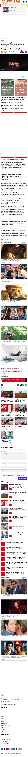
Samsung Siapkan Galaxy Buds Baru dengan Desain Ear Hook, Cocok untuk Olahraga (16, 563)
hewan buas (5, 370)
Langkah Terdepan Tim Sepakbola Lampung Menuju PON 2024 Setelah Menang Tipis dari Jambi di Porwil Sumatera (12, 177)
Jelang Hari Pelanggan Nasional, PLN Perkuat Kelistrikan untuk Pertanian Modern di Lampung (20, 400)
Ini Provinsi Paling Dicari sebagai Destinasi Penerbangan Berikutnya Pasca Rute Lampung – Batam (14, 223)
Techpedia (4, 731)
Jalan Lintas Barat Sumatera (16, 370)
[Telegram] (23, 385)
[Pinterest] (7, 749)
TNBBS (4, 373)
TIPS (2, 718)
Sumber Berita (5, 376)
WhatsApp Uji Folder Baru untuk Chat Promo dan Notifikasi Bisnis (16, 568)
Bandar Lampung (6, 727)
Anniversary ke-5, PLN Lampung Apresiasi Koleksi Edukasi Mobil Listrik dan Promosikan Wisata (20, 414)
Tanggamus (19, 371)
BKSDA (7, 368)
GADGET (4, 729)
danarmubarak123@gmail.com (10, 704)
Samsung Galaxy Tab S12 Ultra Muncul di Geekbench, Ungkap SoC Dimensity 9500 (15, 573)
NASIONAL (3, 716)
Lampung (5, 371)
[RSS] (21, 749)
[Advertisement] (14, 22)
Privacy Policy (4, 741)
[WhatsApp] (26, 385)
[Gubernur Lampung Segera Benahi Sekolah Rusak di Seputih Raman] (21, 421)
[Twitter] (21, 385)
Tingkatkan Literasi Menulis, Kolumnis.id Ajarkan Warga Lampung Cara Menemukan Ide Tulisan (7, 400)
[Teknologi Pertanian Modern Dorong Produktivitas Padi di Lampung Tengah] (7, 435)
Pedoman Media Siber (6, 739)
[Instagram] (12, 749)
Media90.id (6, 51)
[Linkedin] (14, 749)
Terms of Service (5, 743)
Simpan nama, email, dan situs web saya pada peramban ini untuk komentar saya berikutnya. (13, 474)
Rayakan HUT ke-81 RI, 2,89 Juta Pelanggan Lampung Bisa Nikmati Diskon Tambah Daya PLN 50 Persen (7, 414)
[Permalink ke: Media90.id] (2, 52)
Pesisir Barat (12, 371)
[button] (24, 2)
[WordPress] (9, 749)
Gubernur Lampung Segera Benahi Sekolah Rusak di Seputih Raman (20, 428)
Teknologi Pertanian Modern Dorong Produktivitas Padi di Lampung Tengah (6, 442)
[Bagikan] (26, 52)
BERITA (2, 40)
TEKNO (2, 712)
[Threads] (16, 749)
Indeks (2, 737)
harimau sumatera (15, 368)
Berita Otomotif (6, 725)
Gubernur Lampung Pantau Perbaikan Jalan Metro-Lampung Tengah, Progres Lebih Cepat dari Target (7, 428)
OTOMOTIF (3, 714)
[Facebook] (18, 385)
